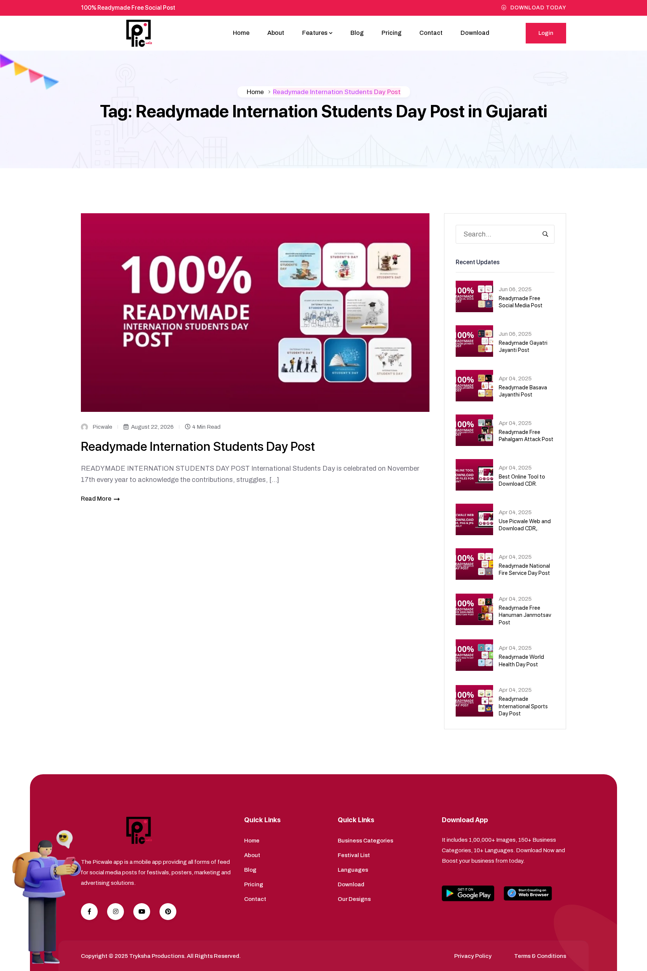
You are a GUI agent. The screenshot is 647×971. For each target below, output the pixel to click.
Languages (353, 870)
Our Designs (354, 899)
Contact (431, 33)
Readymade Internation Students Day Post (198, 446)
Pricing (391, 33)
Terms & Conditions (540, 956)
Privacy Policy (473, 956)
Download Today (538, 7)
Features (315, 33)
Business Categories (365, 841)
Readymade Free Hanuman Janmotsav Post (525, 615)
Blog (357, 33)
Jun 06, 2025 (515, 289)
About (275, 33)
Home (241, 33)
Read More (96, 498)
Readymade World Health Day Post (521, 661)
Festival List (354, 855)
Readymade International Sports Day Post (523, 706)
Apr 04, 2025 (515, 379)
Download (475, 33)
